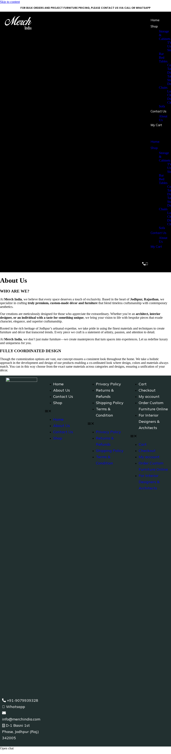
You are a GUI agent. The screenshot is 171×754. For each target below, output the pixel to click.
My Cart (156, 125)
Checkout (147, 390)
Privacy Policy (108, 384)
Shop (154, 26)
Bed (161, 57)
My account (149, 396)
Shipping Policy (109, 402)
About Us (61, 390)
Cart (143, 384)
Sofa (162, 106)
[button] (154, 133)
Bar (161, 54)
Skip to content (10, 2)
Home (155, 20)
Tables (163, 61)
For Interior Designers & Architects (149, 421)
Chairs (163, 87)
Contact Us (158, 111)
